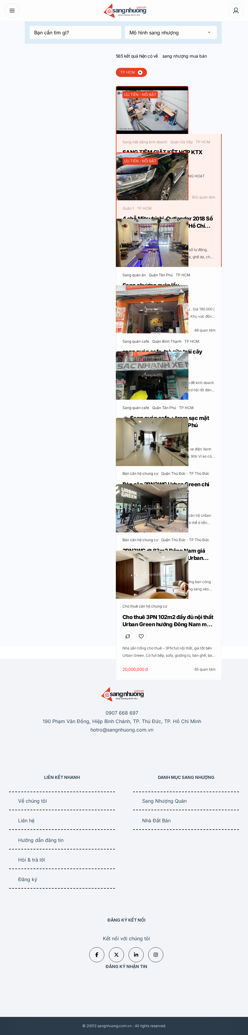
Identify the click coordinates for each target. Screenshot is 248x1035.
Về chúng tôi (32, 801)
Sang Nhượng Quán (164, 801)
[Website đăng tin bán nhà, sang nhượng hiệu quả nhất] (124, 10)
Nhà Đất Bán (156, 821)
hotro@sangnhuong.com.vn (121, 730)
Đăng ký (27, 879)
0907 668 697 (122, 713)
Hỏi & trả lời (31, 860)
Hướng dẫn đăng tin (41, 840)
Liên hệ (26, 821)
